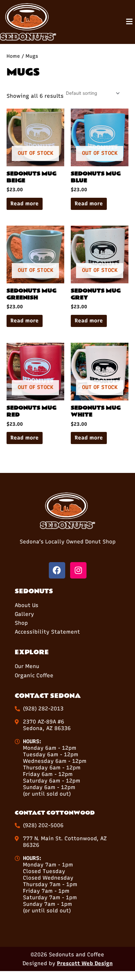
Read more (24, 203)
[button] (129, 22)
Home (13, 56)
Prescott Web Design (85, 963)
